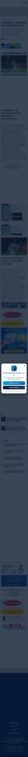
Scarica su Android (14, 383)
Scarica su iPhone (14, 387)
